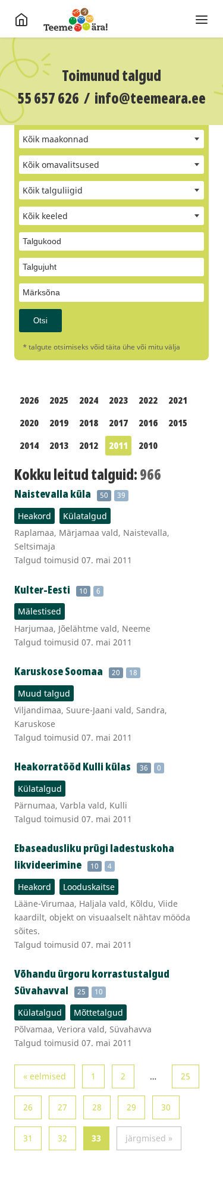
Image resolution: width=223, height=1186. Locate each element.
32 (62, 1138)
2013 (58, 445)
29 (131, 1107)
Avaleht (75, 20)
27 (62, 1107)
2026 (29, 400)
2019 (58, 422)
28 (97, 1107)
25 (185, 1076)
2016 (148, 422)
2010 (148, 445)
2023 (118, 400)
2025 (58, 400)
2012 (88, 445)
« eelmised (44, 1076)
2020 (29, 422)
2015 (177, 422)
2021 (177, 400)
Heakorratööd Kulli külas (72, 766)
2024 (88, 400)
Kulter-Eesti (42, 589)
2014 (29, 445)
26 (28, 1107)
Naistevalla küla (52, 493)
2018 (88, 422)
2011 (118, 445)
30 (166, 1107)
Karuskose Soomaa (58, 671)
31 (28, 1138)
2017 (118, 422)
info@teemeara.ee (150, 98)
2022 (148, 400)
